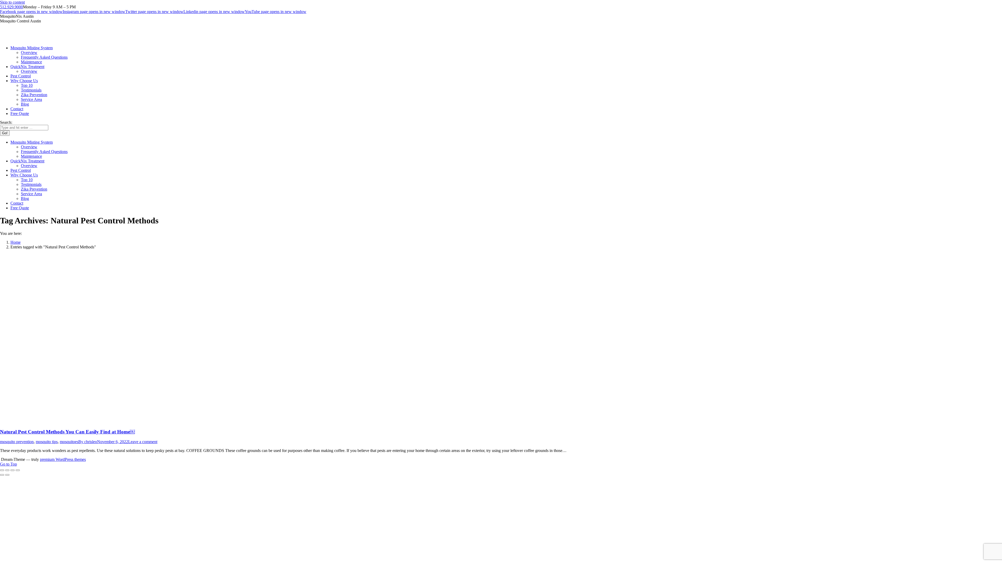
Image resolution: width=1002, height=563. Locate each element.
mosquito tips (47, 441)
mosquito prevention (17, 441)
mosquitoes (69, 441)
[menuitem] (31, 48)
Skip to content (12, 2)
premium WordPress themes (63, 459)
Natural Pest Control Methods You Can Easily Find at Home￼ (67, 432)
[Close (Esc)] (2, 470)
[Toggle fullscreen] (12, 470)
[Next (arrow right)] (7, 475)
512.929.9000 (11, 7)
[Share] (7, 470)
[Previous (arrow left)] (2, 475)
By (87, 441)
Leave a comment (142, 441)
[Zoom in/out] (18, 470)
